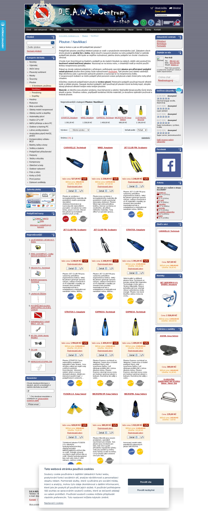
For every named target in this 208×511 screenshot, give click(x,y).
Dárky (66, 30)
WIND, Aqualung (87, 118)
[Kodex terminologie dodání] (151, 22)
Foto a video (34, 172)
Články (148, 30)
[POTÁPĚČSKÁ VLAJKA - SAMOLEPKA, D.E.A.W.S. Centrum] (38, 315)
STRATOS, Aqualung (69, 118)
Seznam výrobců (34, 51)
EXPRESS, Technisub (105, 118)
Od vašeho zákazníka (165, 212)
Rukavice (33, 103)
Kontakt (157, 30)
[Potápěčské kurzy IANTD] (44, 219)
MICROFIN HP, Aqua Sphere (123, 119)
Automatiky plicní (36, 116)
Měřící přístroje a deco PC (40, 123)
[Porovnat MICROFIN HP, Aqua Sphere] (112, 433)
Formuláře (161, 46)
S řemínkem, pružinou (41, 86)
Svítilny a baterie (36, 148)
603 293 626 (175, 63)
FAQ (51, 30)
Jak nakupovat (40, 30)
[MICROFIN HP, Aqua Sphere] (123, 110)
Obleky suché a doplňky (40, 113)
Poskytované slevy (74, 186)
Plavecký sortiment (37, 72)
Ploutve (32, 82)
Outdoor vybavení (37, 169)
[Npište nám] (168, 82)
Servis (139, 30)
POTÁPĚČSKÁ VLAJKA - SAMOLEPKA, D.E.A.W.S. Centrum (41, 308)
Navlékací (36, 89)
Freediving (36, 93)
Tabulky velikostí (79, 30)
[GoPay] (40, 207)
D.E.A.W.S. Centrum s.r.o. (69, 36)
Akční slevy (34, 69)
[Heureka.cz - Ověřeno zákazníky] (136, 22)
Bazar (131, 30)
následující (146, 138)
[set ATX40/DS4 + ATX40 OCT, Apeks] (38, 247)
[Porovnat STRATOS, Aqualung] (142, 274)
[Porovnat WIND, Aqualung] (112, 192)
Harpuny (33, 155)
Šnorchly (33, 79)
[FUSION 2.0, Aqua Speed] (75, 409)
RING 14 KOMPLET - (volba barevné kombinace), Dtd (42, 255)
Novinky (33, 62)
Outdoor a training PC (39, 127)
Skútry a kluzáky (36, 158)
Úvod (28, 30)
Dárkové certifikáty (37, 182)
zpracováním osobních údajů (37, 399)
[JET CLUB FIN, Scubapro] (135, 162)
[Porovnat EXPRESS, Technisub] (112, 356)
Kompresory (34, 162)
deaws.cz (175, 65)
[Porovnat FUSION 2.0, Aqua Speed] (81, 438)
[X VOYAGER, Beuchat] (141, 110)
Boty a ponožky (36, 106)
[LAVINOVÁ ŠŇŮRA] (38, 299)
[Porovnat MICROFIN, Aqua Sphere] (142, 438)
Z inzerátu (161, 208)
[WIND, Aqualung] (87, 110)
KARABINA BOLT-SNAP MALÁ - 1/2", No (40, 323)
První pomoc (34, 179)
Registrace (161, 44)
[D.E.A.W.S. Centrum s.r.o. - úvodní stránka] (42, 15)
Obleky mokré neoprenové (41, 110)
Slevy (58, 30)
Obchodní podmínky (116, 30)
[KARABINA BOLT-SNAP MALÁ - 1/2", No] (38, 329)
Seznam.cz (161, 192)
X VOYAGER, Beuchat (141, 119)
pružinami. (113, 71)
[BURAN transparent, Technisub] (38, 287)
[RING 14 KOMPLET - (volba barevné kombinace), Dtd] (38, 261)
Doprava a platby (97, 30)
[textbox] (39, 42)
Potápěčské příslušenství (40, 152)
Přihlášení (161, 41)
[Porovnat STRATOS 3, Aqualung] (81, 356)
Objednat (177, 8)
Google (159, 196)
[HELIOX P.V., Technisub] (38, 273)
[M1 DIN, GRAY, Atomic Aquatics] (38, 343)
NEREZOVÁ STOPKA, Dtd (41, 362)
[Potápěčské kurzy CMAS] (36, 219)
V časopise (161, 204)
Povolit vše (145, 482)
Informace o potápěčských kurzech (40, 226)
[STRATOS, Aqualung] (69, 110)
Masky (32, 75)
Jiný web (160, 200)
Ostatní (160, 216)
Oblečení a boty (36, 165)
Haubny (32, 99)
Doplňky (35, 96)
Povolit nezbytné (146, 490)
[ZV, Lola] (38, 355)
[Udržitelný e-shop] (143, 22)
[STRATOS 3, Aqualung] (75, 327)
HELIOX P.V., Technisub (40, 268)
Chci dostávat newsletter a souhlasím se (39, 398)
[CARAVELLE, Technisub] (75, 162)
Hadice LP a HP (36, 120)
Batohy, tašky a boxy (38, 145)
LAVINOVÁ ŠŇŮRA (38, 294)
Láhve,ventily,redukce (39, 130)
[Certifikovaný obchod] (168, 21)
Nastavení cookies (53, 503)
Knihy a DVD (35, 175)
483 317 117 (174, 61)
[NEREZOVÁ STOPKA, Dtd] (38, 367)
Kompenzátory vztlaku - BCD (39, 140)
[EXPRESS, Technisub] (105, 110)
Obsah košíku (161, 8)
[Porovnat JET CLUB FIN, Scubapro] (142, 187)
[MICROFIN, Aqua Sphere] (135, 409)
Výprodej (33, 65)
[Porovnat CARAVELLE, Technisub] (81, 192)
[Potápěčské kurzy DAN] (41, 221)
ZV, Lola (34, 350)
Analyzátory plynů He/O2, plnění (40, 134)
